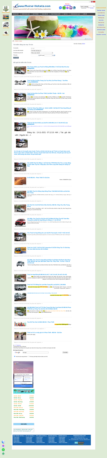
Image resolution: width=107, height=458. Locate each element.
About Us (77, 437)
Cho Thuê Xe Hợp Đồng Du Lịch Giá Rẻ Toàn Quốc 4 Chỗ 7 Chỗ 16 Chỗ (48, 233)
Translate (92, 8)
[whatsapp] (3, 449)
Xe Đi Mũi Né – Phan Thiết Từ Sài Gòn (38, 177)
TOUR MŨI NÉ (44, 14)
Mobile (83, 43)
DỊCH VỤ (65, 14)
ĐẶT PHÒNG (35, 14)
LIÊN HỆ (85, 14)
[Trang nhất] (13, 41)
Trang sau (18, 345)
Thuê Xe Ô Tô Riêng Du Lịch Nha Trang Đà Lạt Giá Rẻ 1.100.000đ (46, 284)
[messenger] (3, 445)
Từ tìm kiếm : (16, 48)
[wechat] (3, 453)
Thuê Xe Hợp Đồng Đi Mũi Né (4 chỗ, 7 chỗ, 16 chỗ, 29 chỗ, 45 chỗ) (47, 274)
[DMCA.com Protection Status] (79, 443)
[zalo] (3, 441)
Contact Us (81, 437)
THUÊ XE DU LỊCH (26, 14)
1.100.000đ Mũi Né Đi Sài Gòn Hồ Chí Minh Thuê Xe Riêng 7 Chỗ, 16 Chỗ (42, 293)
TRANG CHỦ (15, 14)
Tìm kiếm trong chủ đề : (18, 52)
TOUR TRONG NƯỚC (55, 14)
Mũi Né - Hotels (18, 41)
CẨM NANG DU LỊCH (75, 14)
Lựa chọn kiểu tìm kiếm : (18, 50)
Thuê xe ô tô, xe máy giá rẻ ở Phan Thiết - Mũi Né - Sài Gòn (44, 332)
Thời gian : (15, 55)
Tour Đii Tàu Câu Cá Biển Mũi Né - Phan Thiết (40, 322)
